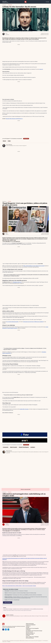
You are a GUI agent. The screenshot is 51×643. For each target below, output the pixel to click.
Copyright (27, 627)
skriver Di (41, 69)
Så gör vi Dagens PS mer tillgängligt (32, 636)
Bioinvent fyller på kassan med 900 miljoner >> (14, 118)
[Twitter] (6, 629)
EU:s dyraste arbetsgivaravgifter (12, 321)
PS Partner (28, 635)
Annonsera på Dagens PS (30, 633)
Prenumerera (26, 138)
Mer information (8, 602)
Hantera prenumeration (30, 623)
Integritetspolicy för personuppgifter (32, 628)
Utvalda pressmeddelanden (30, 624)
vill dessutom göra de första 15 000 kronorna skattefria (33, 321)
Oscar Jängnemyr (9, 144)
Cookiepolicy (28, 629)
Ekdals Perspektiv (13, 447)
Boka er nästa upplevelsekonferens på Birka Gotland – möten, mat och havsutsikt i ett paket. (19, 585)
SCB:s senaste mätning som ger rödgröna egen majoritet (33, 265)
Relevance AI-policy (29, 631)
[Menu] (48, 1)
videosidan (7, 241)
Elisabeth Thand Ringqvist (24, 447)
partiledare (33, 447)
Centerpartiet (5, 447)
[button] (25, 434)
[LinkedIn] (8, 629)
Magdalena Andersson (17, 282)
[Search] (46, 1)
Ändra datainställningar (30, 637)
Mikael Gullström (9, 450)
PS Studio (9, 201)
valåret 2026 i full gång (24, 409)
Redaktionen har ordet (30, 634)
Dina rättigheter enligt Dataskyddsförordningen (34, 630)
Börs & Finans (10, 4)
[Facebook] (3, 629)
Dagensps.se (4, 4)
